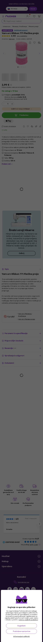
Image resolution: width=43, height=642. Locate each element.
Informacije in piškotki (21, 636)
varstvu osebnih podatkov (28, 620)
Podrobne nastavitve (21, 631)
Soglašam (21, 625)
